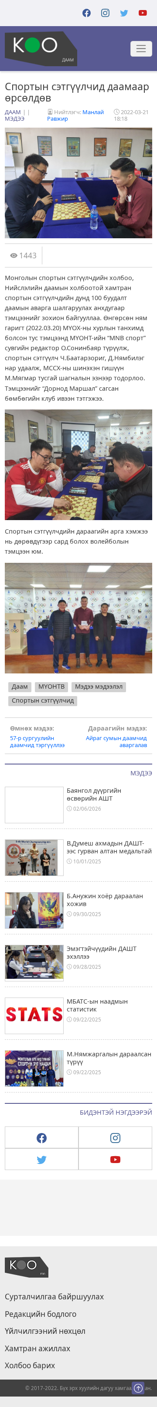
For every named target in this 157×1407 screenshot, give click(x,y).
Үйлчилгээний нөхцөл (45, 1331)
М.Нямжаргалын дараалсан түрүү (109, 1057)
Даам (13, 112)
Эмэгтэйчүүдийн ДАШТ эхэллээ (102, 952)
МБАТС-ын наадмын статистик (97, 1005)
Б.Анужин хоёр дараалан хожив (105, 899)
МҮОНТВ (51, 686)
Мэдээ (14, 118)
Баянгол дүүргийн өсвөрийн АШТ (94, 794)
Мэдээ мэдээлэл (99, 686)
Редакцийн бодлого (40, 1314)
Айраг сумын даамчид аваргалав (116, 737)
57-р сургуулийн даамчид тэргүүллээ (37, 737)
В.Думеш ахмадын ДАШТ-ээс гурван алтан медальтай (109, 847)
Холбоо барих (30, 1365)
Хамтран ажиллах (37, 1348)
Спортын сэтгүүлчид (43, 700)
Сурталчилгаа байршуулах (54, 1296)
